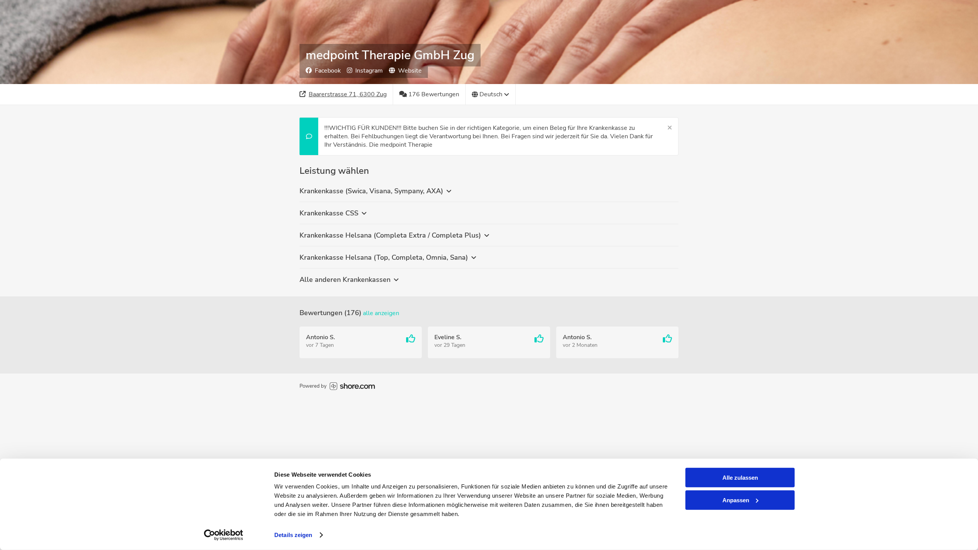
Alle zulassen (740, 477)
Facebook (328, 70)
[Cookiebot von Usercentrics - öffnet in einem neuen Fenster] (223, 535)
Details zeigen (293, 535)
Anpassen (735, 500)
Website (410, 70)
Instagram (369, 70)
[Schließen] (669, 128)
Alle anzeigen (381, 313)
